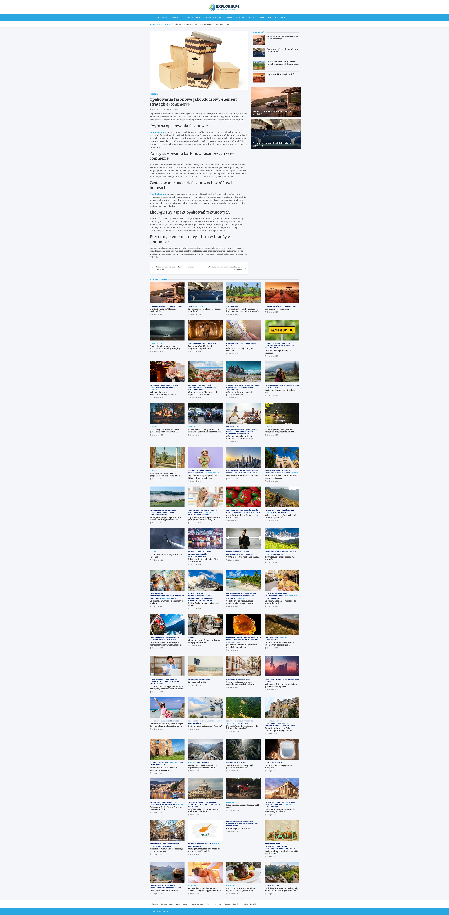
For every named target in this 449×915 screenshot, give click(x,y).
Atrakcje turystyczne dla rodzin (238, 429)
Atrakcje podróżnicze (234, 593)
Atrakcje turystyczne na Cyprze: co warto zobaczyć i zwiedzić (204, 850)
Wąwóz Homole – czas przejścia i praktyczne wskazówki (241, 766)
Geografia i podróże (246, 387)
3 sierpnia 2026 (195, 894)
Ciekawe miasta (286, 471)
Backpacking (162, 18)
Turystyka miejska (271, 806)
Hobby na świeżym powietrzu (236, 637)
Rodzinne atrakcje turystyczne (237, 433)
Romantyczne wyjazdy (272, 387)
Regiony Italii (193, 600)
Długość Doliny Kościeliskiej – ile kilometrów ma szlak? (242, 727)
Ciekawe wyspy (231, 598)
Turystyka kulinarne (272, 598)
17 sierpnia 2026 (272, 521)
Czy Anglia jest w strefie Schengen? (242, 557)
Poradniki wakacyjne (195, 387)
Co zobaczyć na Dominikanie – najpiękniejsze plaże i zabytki (240, 602)
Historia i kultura (194, 804)
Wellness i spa (278, 554)
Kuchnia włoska (281, 593)
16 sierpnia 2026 (195, 564)
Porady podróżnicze (171, 679)
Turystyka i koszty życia (251, 512)
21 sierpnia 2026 (272, 395)
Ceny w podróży (245, 510)
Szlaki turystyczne (272, 637)
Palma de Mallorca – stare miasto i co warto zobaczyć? (281, 477)
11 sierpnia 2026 (157, 692)
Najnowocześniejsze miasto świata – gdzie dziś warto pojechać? (281, 685)
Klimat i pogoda (168, 888)
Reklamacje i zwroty (157, 684)
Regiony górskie (232, 721)
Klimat (253, 343)
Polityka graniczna (233, 554)
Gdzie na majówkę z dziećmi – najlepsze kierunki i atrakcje (240, 437)
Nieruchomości (245, 471)
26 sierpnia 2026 (157, 314)
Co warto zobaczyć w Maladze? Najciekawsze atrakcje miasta (240, 683)
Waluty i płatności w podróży (198, 515)
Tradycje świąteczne (169, 387)
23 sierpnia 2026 (157, 398)
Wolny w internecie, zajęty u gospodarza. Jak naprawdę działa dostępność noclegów (165, 475)
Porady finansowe (210, 387)
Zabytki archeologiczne (273, 725)
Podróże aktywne (287, 510)
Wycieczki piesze (240, 762)
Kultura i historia (168, 804)
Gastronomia (269, 593)
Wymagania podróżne (288, 345)
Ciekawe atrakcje (172, 385)
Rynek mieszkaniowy (250, 473)
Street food (283, 596)
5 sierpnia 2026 (195, 854)
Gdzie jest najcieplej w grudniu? (164, 890)
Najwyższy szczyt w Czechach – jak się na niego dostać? (281, 516)
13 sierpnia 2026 (272, 606)
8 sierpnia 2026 (271, 733)
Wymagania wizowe (271, 348)
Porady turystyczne (214, 18)
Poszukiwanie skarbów (250, 640)
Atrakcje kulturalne (157, 385)
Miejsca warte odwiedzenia (248, 823)
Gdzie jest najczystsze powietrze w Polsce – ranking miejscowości (165, 518)
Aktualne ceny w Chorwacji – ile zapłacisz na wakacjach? (203, 393)
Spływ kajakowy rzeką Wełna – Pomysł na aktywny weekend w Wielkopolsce (279, 431)
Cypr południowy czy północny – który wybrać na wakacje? (203, 477)
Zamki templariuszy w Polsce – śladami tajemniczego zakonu (279, 729)
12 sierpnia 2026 (233, 650)
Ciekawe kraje (207, 552)
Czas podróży (193, 721)
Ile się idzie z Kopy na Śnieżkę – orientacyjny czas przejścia (279, 643)
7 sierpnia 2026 (157, 812)
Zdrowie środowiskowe (158, 515)
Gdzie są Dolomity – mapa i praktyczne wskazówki (239, 393)
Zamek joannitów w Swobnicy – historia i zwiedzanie (164, 769)
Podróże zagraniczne (272, 345)
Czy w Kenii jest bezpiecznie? (280, 74)
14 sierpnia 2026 (195, 608)
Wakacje (216, 473)
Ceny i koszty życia (194, 385)
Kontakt (283, 18)
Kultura (190, 18)
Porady (152, 343)
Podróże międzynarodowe (281, 343)
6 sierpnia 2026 (233, 810)
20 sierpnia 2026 (157, 479)
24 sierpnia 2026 (233, 354)
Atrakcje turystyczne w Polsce (161, 596)
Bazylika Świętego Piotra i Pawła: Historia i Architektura (203, 810)
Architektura (270, 721)
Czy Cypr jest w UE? (197, 682)
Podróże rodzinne (232, 431)
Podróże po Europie (284, 473)
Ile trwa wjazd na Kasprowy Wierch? (205, 726)
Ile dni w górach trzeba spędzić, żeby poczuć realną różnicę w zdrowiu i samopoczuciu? (281, 890)
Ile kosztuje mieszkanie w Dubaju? (242, 476)
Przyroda (229, 18)
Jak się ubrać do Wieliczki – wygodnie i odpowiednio (201, 347)
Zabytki (261, 18)
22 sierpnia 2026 (195, 398)
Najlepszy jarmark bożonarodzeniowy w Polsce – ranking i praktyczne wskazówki (165, 394)
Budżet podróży (155, 762)
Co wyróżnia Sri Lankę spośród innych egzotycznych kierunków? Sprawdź (282, 64)
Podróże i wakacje (232, 826)
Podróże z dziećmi (246, 431)
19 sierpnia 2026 (272, 481)
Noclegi (199, 18)
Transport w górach (206, 721)
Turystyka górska (232, 389)
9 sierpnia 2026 (195, 729)
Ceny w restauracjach (157, 637)
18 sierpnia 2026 (195, 523)
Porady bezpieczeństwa (158, 306)
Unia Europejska (247, 554)
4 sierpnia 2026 (271, 856)
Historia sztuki (207, 804)
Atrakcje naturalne (157, 510)
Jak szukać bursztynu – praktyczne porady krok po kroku (242, 646)
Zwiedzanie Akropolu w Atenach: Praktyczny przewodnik (280, 810)
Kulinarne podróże (271, 596)
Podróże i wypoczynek (157, 721)
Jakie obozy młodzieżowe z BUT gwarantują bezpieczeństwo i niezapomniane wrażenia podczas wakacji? (165, 433)
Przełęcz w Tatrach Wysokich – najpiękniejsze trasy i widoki (202, 766)
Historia (278, 721)
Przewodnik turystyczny (274, 804)
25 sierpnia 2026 (272, 312)
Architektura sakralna (207, 802)
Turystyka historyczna (273, 723)
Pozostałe (272, 18)
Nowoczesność (293, 679)
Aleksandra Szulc (172, 109)
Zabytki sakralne (194, 806)
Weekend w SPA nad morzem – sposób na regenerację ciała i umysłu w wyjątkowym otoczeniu (205, 890)
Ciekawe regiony (244, 343)
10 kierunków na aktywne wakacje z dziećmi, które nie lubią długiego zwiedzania (166, 726)
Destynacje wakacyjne (196, 471)
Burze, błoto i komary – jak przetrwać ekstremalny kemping (165, 347)
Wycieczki (251, 18)
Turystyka (240, 18)
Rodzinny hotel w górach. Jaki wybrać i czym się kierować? (175, 268)
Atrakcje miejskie (156, 844)
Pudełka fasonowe (159, 194)
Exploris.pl (165, 911)
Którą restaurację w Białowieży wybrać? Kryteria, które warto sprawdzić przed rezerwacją (240, 890)
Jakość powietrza (168, 512)
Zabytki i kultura (289, 725)
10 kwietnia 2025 (157, 109)
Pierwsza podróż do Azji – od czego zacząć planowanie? (204, 641)
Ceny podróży (207, 385)
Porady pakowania (194, 343)
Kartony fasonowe (159, 132)
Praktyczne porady (233, 642)
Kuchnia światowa (172, 637)
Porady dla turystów (195, 510)
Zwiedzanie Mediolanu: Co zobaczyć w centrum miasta (166, 850)
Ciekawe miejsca (177, 18)
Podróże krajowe (292, 385)
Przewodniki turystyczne (197, 556)
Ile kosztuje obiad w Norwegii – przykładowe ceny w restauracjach (166, 643)
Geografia (293, 552)
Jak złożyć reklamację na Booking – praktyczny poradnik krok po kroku (167, 687)
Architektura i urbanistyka (236, 385)
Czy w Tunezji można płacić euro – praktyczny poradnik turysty (204, 518)
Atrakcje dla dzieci (233, 427)
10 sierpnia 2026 (272, 690)
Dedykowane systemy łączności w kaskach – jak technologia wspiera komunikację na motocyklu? (204, 431)
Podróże (191, 306)
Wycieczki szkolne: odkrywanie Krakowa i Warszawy (225, 268)
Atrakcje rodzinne (271, 385)
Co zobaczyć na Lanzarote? (238, 828)
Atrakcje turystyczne (273, 471)
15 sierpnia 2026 (272, 562)
